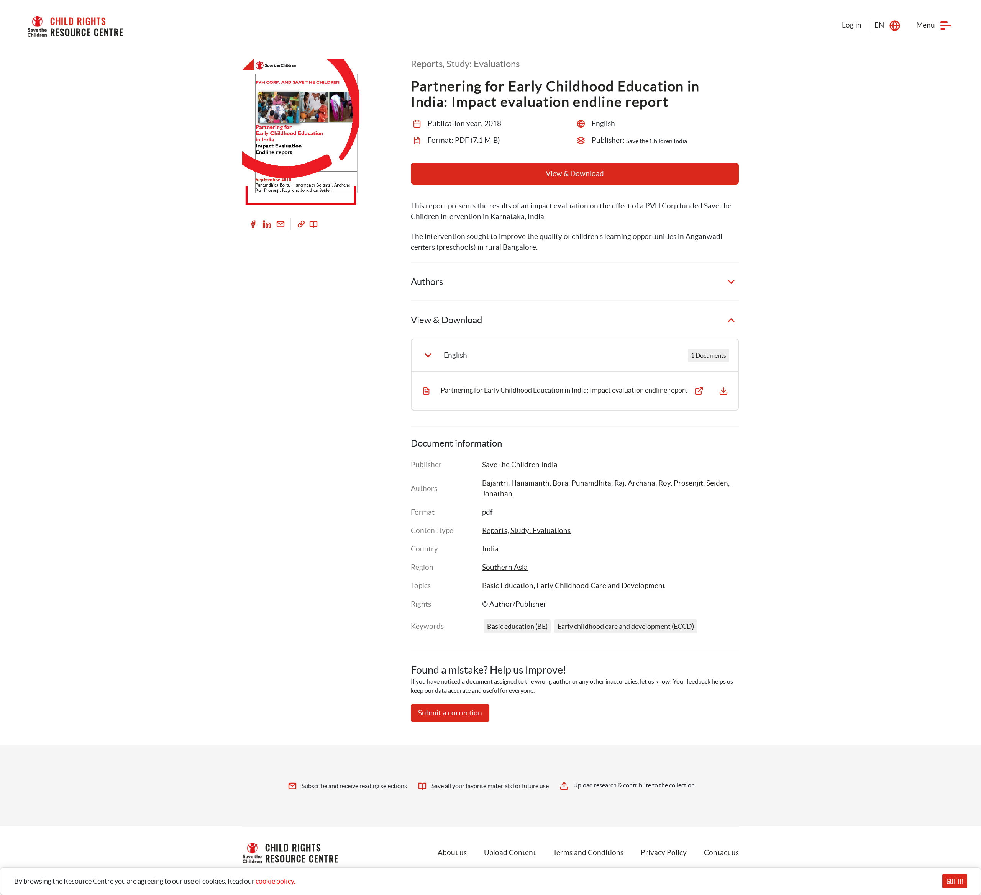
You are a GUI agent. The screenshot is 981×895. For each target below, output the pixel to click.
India (490, 549)
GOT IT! (955, 881)
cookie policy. (275, 881)
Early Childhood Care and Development (600, 586)
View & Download (575, 174)
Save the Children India (520, 465)
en (879, 25)
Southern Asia (505, 567)
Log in (851, 25)
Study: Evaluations (540, 531)
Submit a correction (450, 713)
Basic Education (507, 586)
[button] (510, 853)
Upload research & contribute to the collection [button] (634, 785)
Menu (925, 25)
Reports (494, 531)
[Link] (301, 224)
